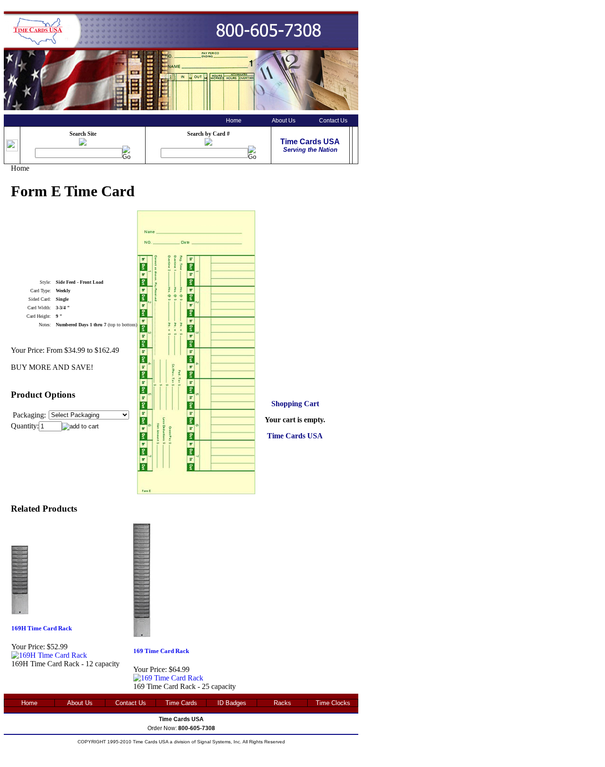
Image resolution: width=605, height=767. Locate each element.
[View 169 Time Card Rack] (168, 678)
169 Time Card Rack (161, 650)
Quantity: (25, 426)
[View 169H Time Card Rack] (49, 655)
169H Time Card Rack (41, 628)
